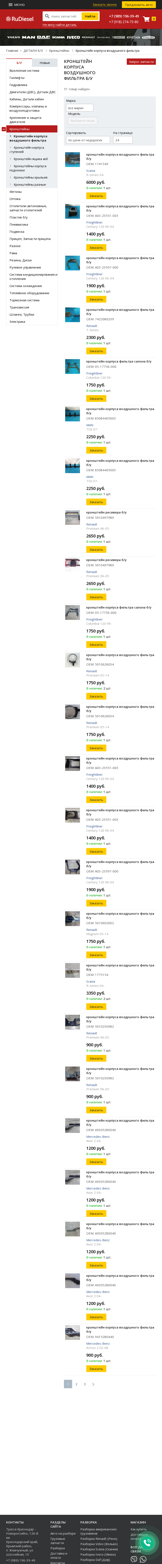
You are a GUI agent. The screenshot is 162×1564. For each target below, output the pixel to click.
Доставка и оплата (58, 1555)
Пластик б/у (18, 217)
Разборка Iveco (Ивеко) (98, 1554)
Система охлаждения (25, 286)
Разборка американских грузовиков (98, 1531)
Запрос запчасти (141, 62)
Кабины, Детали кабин (26, 99)
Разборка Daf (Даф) (95, 1559)
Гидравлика (18, 85)
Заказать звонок (105, 5)
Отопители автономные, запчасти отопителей (28, 208)
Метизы (15, 191)
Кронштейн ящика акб (31, 159)
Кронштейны (59, 50)
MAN (89, 425)
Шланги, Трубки (21, 314)
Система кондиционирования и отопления (33, 276)
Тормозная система (24, 300)
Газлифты (16, 77)
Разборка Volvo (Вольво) (99, 1544)
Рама (13, 253)
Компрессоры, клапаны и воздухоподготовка (28, 108)
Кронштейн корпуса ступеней (26, 149)
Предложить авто (139, 5)
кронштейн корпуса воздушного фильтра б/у (120, 156)
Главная (12, 50)
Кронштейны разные (30, 184)
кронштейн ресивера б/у (106, 512)
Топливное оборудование (29, 293)
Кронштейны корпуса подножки (27, 168)
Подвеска (16, 231)
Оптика (14, 199)
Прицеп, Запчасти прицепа (30, 239)
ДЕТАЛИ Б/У (34, 50)
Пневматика (18, 224)
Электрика (17, 321)
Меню (19, 5)
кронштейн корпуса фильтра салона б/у (118, 361)
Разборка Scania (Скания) (99, 1549)
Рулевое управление (25, 267)
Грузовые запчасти (57, 1540)
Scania (90, 170)
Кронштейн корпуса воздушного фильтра (28, 138)
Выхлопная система (24, 70)
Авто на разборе (63, 1533)
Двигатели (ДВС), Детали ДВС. (32, 92)
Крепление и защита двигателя (25, 119)
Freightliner (94, 222)
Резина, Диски (20, 260)
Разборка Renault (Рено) (98, 1538)
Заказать (96, 196)
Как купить (139, 1529)
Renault (91, 326)
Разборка (57, 1548)
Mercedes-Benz (98, 1136)
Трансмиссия (19, 307)
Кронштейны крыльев (30, 177)
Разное (15, 246)
